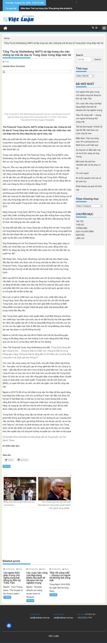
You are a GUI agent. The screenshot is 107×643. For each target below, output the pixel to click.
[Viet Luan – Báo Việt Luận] (5, 27)
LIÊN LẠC (80, 238)
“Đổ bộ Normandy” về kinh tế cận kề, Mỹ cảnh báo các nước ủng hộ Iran (89, 130)
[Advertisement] (37, 534)
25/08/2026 (10, 569)
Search (79, 55)
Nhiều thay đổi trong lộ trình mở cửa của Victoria (19, 503)
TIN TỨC (80, 221)
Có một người (82, 173)
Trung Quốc (49, 120)
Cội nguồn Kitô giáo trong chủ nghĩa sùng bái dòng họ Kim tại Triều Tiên (88, 95)
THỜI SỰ (6, 466)
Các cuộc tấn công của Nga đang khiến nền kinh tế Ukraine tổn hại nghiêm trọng (89, 106)
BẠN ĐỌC (80, 235)
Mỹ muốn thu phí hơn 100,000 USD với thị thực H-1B (88, 165)
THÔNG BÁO (81, 228)
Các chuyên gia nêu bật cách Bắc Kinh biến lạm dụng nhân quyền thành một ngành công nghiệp (54, 505)
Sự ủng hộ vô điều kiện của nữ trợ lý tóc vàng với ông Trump (88, 153)
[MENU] (104, 28)
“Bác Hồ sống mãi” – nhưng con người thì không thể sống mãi (88, 118)
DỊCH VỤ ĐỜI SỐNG (85, 231)
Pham (7, 62)
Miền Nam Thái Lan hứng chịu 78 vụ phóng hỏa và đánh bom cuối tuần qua (54, 8)
